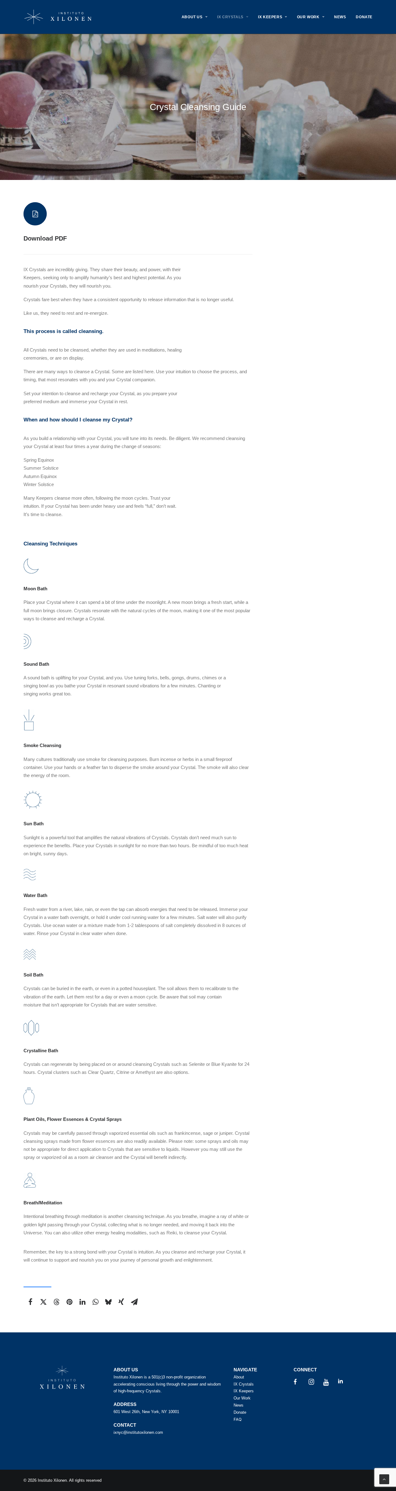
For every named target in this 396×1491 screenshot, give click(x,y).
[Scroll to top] (384, 1478)
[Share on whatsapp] (95, 1302)
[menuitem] (197, 17)
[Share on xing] (121, 1302)
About (239, 1377)
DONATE (364, 17)
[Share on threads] (56, 1302)
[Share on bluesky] (108, 1302)
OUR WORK (308, 17)
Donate (240, 1412)
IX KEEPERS (270, 17)
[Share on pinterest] (69, 1302)
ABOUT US (192, 17)
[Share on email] (134, 1302)
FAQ (238, 1419)
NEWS (340, 17)
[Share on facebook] (30, 1302)
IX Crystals (244, 1384)
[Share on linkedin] (82, 1302)
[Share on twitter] (43, 1302)
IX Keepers (244, 1391)
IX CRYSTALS (230, 17)
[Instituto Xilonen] (58, 16)
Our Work (242, 1398)
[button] (35, 213)
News (238, 1405)
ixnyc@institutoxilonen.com (138, 1432)
